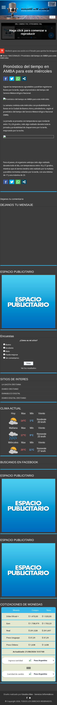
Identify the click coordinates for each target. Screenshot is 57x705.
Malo (8, 351)
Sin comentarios (12, 358)
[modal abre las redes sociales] (24, 78)
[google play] (30, 698)
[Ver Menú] (4, 7)
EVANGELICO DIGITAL (11, 393)
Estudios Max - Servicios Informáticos (37, 694)
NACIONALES (14, 56)
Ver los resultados (28, 368)
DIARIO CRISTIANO (10, 389)
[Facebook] (27, 698)
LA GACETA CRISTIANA (11, 384)
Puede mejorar (12, 355)
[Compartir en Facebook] (5, 78)
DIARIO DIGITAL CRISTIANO (14, 398)
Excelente (9, 348)
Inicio (4, 56)
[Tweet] (11, 78)
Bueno (8, 345)
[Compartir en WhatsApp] (17, 78)
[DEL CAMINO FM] (28, 9)
